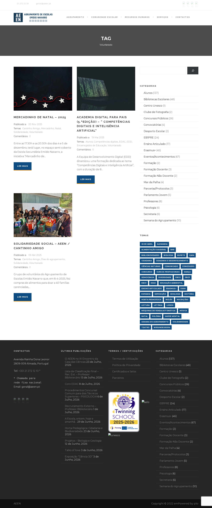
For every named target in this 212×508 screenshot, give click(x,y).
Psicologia (150, 207)
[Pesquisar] (192, 70)
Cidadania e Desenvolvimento (172, 261)
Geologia (175, 294)
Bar (172, 250)
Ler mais (22, 166)
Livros (170, 305)
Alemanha (162, 244)
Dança (187, 272)
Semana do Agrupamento (160, 220)
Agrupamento (75, 17)
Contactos (183, 17)
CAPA (191, 255)
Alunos (89, 141)
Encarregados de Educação (92, 145)
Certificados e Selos (124, 371)
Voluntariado (36, 132)
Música (183, 311)
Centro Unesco (153, 105)
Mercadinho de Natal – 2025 (40, 117)
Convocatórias (152, 124)
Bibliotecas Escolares (156, 99)
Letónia (158, 305)
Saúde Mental (172, 316)
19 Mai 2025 (98, 137)
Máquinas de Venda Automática (158, 311)
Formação (150, 163)
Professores (151, 201)
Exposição (160, 294)
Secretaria (150, 214)
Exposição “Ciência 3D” (79, 456)
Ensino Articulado (155, 143)
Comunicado (171, 266)
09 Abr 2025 (34, 255)
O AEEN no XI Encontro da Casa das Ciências (81, 360)
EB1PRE (149, 137)
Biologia (168, 255)
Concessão (188, 266)
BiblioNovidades (150, 255)
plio (196, 503)
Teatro (145, 327)
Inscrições (182, 299)
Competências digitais (106, 141)
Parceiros (118, 377)
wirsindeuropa (162, 327)
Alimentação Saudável (153, 250)
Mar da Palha (152, 182)
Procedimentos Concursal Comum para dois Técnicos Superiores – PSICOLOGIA (81, 393)
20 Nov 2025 (35, 124)
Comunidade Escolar (104, 17)
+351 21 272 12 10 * (29, 370)
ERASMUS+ (171, 288)
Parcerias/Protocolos (156, 188)
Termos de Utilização (125, 358)
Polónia (156, 316)
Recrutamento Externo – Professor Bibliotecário (80, 408)
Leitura (145, 305)
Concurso (146, 272)
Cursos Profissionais (168, 272)
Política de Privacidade (126, 365)
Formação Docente (156, 169)
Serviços (162, 17)
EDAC (122, 141)
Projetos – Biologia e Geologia (83, 440)
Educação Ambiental (171, 283)
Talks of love (72, 450)
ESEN (183, 288)
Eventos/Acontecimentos (159, 156)
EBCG (178, 277)
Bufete (181, 255)
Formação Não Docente (158, 175)
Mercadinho (47, 128)
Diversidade (164, 277)
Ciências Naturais (150, 266)
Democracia (147, 277)
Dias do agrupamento (53, 259)
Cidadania (146, 261)
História (189, 294)
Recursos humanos (137, 17)
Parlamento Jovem (155, 194)
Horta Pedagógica (151, 299)
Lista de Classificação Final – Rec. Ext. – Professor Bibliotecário (82, 374)
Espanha (145, 294)
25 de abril (147, 244)
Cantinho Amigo (31, 128)
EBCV (144, 283)
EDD (129, 141)
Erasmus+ (150, 150)
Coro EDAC (72, 383)
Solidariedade (21, 132)
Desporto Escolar (154, 131)
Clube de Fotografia (156, 112)
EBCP (187, 277)
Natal (58, 128)
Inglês (168, 299)
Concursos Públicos (156, 118)
